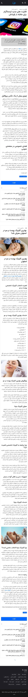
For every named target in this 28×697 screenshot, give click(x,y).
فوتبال (12, 679)
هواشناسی (24, 684)
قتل (8, 679)
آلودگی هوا (24, 674)
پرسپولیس (18, 684)
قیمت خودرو (23, 681)
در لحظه (20, 49)
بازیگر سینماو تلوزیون (22, 676)
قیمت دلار (17, 681)
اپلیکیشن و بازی (23, 176)
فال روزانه (17, 679)
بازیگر (19, 674)
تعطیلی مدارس (13, 676)
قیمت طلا (5, 681)
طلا (21, 679)
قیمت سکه (11, 681)
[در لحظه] (14, 3)
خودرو (25, 679)
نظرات (14, 183)
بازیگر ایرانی (14, 674)
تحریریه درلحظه (22, 9)
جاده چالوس (6, 676)
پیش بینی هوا (11, 684)
